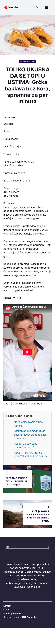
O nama (7, 609)
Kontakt (7, 605)
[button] (37, 7)
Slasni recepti (27, 61)
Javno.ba (34, 403)
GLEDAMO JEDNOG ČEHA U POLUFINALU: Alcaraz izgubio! (18, 481)
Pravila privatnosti (12, 613)
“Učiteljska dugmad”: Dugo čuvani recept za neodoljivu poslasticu (30, 434)
